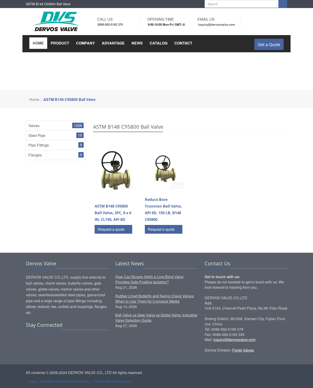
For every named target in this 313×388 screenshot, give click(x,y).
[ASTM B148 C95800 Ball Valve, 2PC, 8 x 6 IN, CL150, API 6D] (115, 171)
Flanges (35, 155)
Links (31, 381)
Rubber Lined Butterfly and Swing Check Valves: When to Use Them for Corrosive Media (154, 298)
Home (34, 99)
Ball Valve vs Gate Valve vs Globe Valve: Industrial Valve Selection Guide (156, 317)
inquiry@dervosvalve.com (234, 339)
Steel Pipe (36, 135)
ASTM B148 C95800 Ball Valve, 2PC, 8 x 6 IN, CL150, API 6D (113, 213)
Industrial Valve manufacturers (64, 381)
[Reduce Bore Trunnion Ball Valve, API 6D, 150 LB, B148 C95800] (165, 170)
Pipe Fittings (38, 145)
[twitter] (47, 339)
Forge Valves (243, 350)
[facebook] (38, 339)
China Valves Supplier (112, 381)
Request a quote (111, 229)
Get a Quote (269, 44)
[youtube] (56, 339)
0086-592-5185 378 (110, 24)
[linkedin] (30, 339)
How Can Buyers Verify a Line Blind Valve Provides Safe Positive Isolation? (149, 279)
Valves (33, 125)
